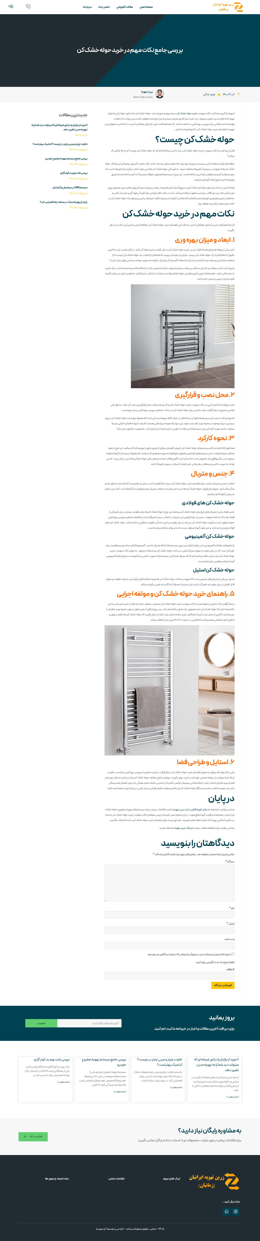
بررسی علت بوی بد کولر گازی (74, 173)
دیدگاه (230, 862)
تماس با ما (104, 7)
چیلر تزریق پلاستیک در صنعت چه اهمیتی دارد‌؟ (64, 202)
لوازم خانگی (209, 95)
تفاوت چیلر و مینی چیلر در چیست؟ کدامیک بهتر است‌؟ (60, 144)
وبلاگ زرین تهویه (183, 828)
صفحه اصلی (146, 7)
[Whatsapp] (227, 1211)
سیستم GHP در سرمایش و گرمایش (70, 188)
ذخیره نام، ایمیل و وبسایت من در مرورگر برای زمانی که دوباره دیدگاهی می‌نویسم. (189, 954)
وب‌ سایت (229, 939)
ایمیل (230, 924)
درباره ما (87, 7)
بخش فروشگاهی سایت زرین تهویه (190, 810)
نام (232, 908)
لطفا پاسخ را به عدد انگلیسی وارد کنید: (215, 962)
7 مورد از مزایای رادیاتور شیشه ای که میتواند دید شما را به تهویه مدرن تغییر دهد (216, 1065)
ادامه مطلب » (233, 1097)
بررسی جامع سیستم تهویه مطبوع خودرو (66, 159)
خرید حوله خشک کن (186, 113)
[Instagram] (236, 1211)
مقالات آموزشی (124, 7)
